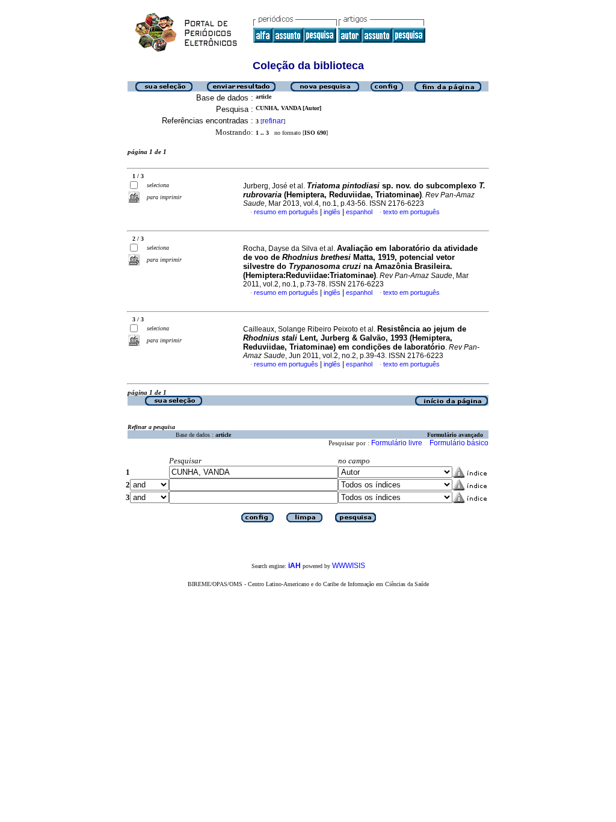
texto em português (411, 211)
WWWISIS (348, 565)
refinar (272, 121)
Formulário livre (396, 443)
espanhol (359, 211)
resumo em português (286, 211)
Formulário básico (459, 443)
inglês (332, 211)
